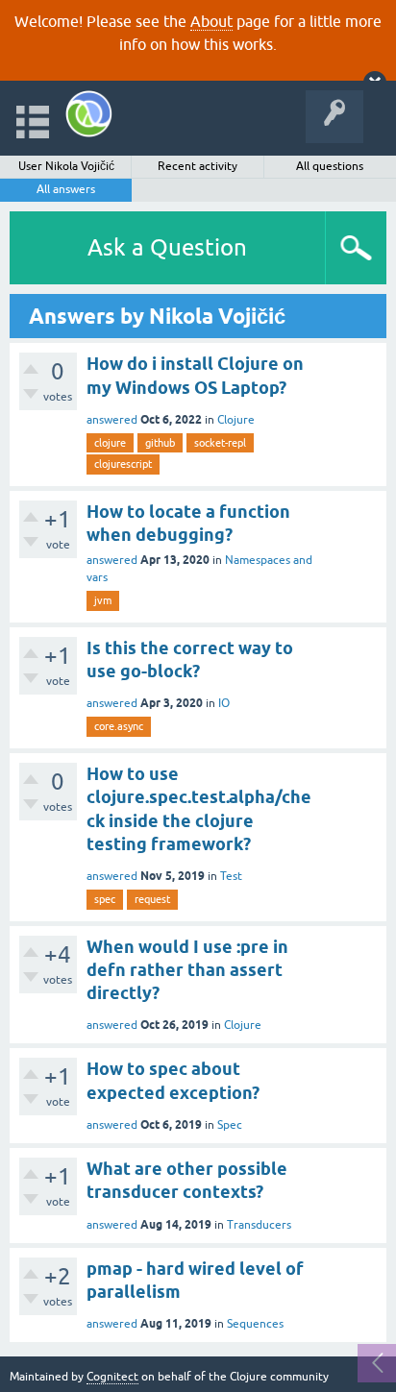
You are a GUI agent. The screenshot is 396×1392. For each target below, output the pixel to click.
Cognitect (112, 1376)
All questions (329, 166)
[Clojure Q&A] (88, 113)
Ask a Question (167, 247)
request (152, 899)
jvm (102, 600)
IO (224, 703)
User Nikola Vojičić (66, 166)
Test (231, 876)
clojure (110, 443)
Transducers (259, 1225)
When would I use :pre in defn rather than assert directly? (187, 970)
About (211, 21)
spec (104, 899)
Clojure (236, 420)
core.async (118, 726)
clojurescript (123, 464)
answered (112, 420)
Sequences (255, 1324)
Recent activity (197, 166)
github (160, 443)
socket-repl (220, 443)
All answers (66, 189)
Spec (229, 1125)
